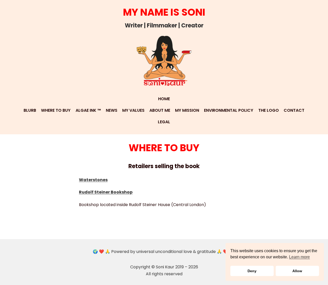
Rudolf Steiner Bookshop (105, 192)
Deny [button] (252, 271)
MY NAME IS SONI (164, 12)
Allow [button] (297, 271)
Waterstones (93, 180)
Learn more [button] (299, 257)
